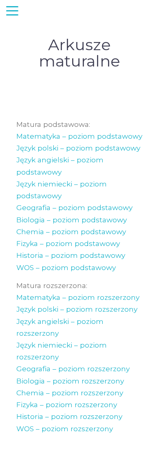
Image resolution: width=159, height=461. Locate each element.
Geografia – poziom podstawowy (74, 207)
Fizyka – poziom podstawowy (68, 243)
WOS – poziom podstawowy (66, 267)
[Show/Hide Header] (12, 11)
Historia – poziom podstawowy (70, 255)
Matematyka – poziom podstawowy (79, 136)
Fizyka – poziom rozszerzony (66, 404)
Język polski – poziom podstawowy (78, 148)
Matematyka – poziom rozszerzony (77, 297)
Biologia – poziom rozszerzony (70, 381)
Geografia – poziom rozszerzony (73, 368)
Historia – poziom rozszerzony (69, 416)
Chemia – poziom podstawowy (71, 231)
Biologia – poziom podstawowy (71, 219)
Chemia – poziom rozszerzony (69, 392)
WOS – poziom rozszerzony (64, 428)
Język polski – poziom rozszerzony (76, 309)
